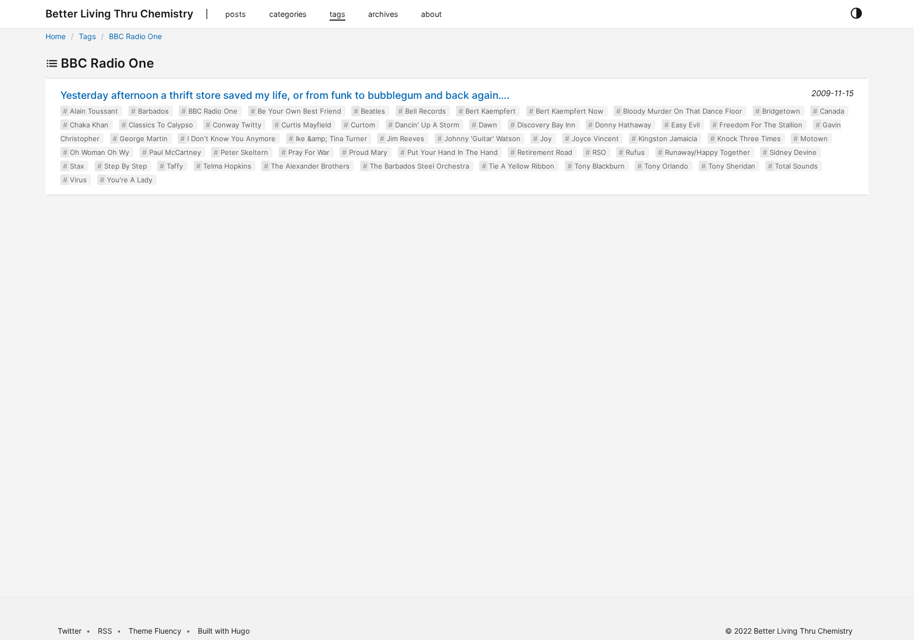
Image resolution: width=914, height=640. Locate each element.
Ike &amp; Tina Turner (331, 138)
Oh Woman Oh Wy (99, 152)
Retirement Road (544, 152)
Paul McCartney (175, 152)
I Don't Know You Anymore (231, 138)
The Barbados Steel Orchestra (419, 166)
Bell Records (425, 111)
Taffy (175, 166)
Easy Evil (685, 124)
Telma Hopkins (227, 166)
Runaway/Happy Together (707, 152)
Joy (546, 138)
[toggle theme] (856, 14)
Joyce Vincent (595, 138)
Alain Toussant (94, 111)
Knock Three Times (749, 138)
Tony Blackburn (599, 166)
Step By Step (125, 166)
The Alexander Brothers (310, 166)
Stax (77, 166)
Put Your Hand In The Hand (452, 152)
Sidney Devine (793, 152)
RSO (599, 152)
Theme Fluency (156, 630)
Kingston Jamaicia (667, 138)
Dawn (488, 124)
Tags (87, 36)
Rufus (635, 152)
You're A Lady (129, 179)
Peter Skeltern (244, 152)
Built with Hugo (224, 630)
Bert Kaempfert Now (570, 111)
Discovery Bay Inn (546, 124)
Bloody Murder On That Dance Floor (682, 111)
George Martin (144, 138)
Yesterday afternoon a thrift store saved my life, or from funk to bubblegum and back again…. (284, 95)
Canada (832, 111)
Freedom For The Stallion (760, 124)
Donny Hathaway (623, 124)
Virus (78, 179)
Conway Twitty (237, 124)
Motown (814, 138)
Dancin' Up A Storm (427, 124)
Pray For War (309, 152)
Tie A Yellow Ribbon (521, 166)
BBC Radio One (135, 36)
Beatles (373, 111)
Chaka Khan (89, 124)
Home (55, 36)
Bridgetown (781, 111)
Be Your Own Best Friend (299, 111)
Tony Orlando (666, 166)
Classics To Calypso (161, 124)
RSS (105, 630)
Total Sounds (796, 166)
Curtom (363, 124)
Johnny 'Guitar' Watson (482, 138)
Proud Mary (368, 152)
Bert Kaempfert (490, 111)
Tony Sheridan (731, 166)
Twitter (69, 630)
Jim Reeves (405, 138)
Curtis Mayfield (306, 124)
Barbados (153, 111)
